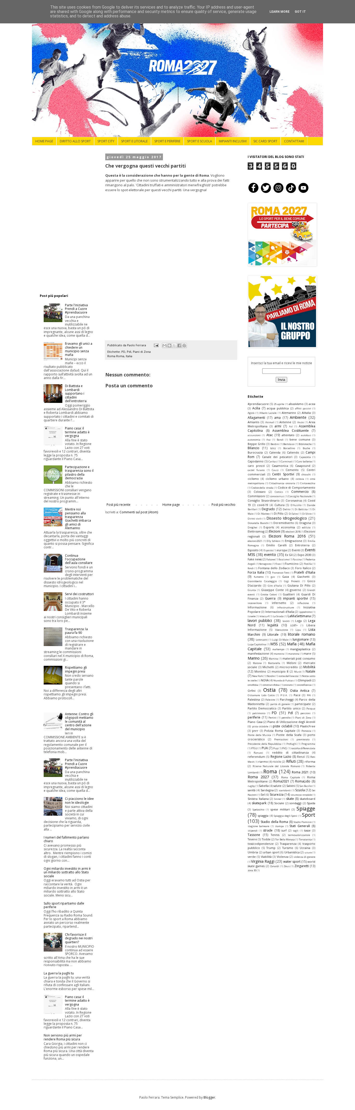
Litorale (273, 634)
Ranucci (258, 752)
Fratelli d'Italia (304, 572)
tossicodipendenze (261, 844)
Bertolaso (288, 444)
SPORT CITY (105, 141)
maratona (293, 653)
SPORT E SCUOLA (199, 141)
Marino (254, 658)
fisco (278, 564)
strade (268, 830)
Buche (306, 448)
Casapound (302, 466)
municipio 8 (280, 671)
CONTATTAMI (294, 141)
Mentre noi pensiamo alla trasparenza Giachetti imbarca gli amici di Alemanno (78, 518)
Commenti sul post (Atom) (139, 512)
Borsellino (289, 448)
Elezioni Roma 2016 (287, 536)
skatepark (259, 803)
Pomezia (306, 731)
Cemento (292, 470)
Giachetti (303, 577)
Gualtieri (289, 594)
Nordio (271, 676)
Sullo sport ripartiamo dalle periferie (64, 905)
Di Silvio (307, 513)
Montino (260, 671)
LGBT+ (294, 625)
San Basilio (306, 786)
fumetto (259, 577)
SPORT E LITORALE (134, 141)
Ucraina (305, 848)
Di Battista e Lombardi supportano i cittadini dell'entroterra (76, 393)
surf (284, 830)
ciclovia (300, 479)
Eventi (296, 550)
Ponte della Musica (259, 735)
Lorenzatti (262, 639)
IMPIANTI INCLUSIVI (233, 141)
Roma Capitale (290, 777)
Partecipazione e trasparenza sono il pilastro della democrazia (79, 472)
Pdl (129, 352)
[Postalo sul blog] (169, 345)
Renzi (301, 757)
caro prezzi (256, 466)
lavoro (286, 621)
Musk (297, 671)
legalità (272, 625)
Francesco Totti (281, 572)
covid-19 (262, 505)
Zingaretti (301, 866)
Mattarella (274, 663)
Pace (297, 695)
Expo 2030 (304, 555)
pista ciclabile (260, 726)
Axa (268, 439)
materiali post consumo (298, 658)
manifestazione (258, 653)
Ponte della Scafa (288, 735)
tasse (307, 830)
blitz (273, 448)
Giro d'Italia (275, 585)
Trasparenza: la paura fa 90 (76, 631)
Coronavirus (294, 500)
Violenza (282, 857)
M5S (274, 643)
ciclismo (253, 479)
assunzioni (254, 435)
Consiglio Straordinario (264, 500)
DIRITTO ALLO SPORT (75, 141)
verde (252, 857)
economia (288, 527)
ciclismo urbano (277, 479)
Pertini (272, 717)
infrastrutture (285, 607)
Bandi (280, 439)
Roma (270, 771)
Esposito (253, 550)
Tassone (254, 835)
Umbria (253, 852)
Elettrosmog (256, 531)
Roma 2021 (300, 772)
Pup (275, 748)
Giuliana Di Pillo (299, 585)
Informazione (257, 607)
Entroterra (302, 545)
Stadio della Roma (274, 822)
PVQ (284, 748)
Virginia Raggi (262, 861)
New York (257, 676)
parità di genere (280, 704)
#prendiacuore (258, 404)
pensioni (305, 713)
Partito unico (291, 708)
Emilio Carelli (276, 545)
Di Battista (301, 509)
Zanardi (274, 866)
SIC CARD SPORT (265, 141)
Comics (279, 492)
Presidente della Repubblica (264, 744)
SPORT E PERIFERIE (167, 141)
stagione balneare (258, 826)
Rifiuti (291, 761)
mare (307, 653)
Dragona (305, 523)
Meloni (291, 663)
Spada (311, 803)
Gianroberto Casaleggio (262, 581)
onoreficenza (304, 685)
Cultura (279, 505)
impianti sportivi (295, 598)
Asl (291, 426)
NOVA (265, 680)
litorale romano (301, 634)
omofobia (253, 685)
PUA (265, 748)
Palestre (270, 699)
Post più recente (118, 504)
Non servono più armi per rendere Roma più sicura (63, 1037)
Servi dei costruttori (79, 594)
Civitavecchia (307, 483)
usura (308, 852)
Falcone (270, 559)
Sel (263, 794)
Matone (257, 663)
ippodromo (305, 612)
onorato (288, 685)
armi (277, 426)
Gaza (285, 577)
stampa (279, 826)
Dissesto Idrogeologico (286, 518)
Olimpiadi (304, 680)
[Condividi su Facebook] (179, 345)
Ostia (269, 689)
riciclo (277, 761)
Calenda (274, 452)
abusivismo (296, 404)
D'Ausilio (296, 505)
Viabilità (266, 857)
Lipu (298, 630)
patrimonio (258, 713)
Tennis (275, 835)
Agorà (251, 413)
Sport (308, 814)
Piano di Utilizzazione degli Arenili (291, 722)
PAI (309, 695)
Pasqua (310, 708)
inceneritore (255, 603)
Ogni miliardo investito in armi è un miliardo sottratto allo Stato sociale (67, 872)
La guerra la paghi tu (59, 973)
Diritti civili (255, 518)
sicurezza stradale (301, 794)
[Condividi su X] (174, 345)
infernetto (279, 603)
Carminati (287, 461)
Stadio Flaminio (303, 822)
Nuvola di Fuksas (283, 680)
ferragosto (265, 564)
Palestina (254, 699)
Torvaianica (305, 839)
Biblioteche (305, 444)
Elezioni (274, 531)
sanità (251, 790)
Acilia (256, 408)
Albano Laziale (268, 413)
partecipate (303, 704)
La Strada (278, 616)
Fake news (255, 559)
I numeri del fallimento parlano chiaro (66, 839)
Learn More (279, 12)
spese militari (280, 809)
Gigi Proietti (292, 581)
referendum (256, 757)
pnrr (255, 731)
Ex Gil (289, 555)
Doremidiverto (283, 523)
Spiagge (306, 808)
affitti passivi (303, 408)
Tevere (252, 839)
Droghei (252, 527)
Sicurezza (277, 794)
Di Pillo (279, 513)
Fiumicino (292, 564)
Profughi (291, 744)
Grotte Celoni (269, 594)
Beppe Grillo (256, 444)
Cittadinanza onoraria (282, 483)
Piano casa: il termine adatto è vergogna (77, 432)
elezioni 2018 (293, 531)
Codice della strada (262, 487)
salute (277, 786)
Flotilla (308, 564)
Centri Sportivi (283, 474)
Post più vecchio (223, 504)
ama (277, 417)
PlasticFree (307, 726)
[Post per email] (156, 345)
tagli (295, 830)
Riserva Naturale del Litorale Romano (276, 766)
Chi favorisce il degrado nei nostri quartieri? (79, 938)
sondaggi (295, 803)
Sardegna (267, 790)
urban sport (271, 852)
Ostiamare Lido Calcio (261, 695)
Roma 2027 (258, 776)
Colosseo (260, 492)
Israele (251, 616)
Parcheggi (287, 699)
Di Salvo (293, 513)
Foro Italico (303, 568)
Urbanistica (292, 852)
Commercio (300, 491)
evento (270, 554)
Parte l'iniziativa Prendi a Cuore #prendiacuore (76, 309)
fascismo (284, 559)
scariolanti (285, 790)
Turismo (287, 848)
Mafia (292, 643)
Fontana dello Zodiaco (274, 568)
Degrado (268, 509)
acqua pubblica (278, 408)
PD (123, 352)
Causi (275, 470)
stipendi (253, 830)
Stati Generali (300, 826)
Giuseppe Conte (272, 590)
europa (282, 550)
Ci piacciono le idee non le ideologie (79, 800)
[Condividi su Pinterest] (184, 345)
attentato (288, 435)
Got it (300, 12)
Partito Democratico (262, 708)
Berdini (275, 444)
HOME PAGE (44, 141)
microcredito (288, 667)
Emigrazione (293, 541)
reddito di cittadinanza (290, 752)
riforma (310, 761)
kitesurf (264, 616)
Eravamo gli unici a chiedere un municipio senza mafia (78, 349)
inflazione (303, 603)
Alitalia (306, 413)
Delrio (286, 509)
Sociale (279, 803)
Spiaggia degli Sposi (286, 815)
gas (273, 577)
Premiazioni (281, 739)
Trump (270, 848)
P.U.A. (284, 695)
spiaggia (263, 815)
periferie (254, 717)
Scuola (300, 790)
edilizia (306, 527)
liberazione (281, 630)
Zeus (287, 866)
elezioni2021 (255, 541)
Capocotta (305, 457)
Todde (266, 839)
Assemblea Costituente (290, 430)
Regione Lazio (281, 756)
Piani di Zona (142, 352)
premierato (303, 739)
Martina (273, 658)
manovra (279, 653)
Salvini (290, 786)
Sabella (264, 786)
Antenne (285, 422)
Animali (269, 422)
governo (295, 590)
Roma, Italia (124, 356)
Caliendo (293, 452)
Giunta (252, 590)
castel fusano (256, 470)
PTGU (254, 748)
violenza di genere (304, 857)
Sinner (277, 799)
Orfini (251, 691)
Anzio (300, 422)
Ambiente (298, 417)
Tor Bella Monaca (285, 839)
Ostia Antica (299, 690)
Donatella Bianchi (258, 523)
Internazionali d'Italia (279, 612)
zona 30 (252, 870)
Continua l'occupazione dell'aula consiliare (79, 559)
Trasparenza (288, 844)
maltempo (278, 649)
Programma (308, 744)
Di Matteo (263, 513)
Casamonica (280, 466)
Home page (171, 504)
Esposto (268, 550)
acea (312, 404)
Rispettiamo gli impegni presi (76, 669)
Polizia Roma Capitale (279, 731)
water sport (291, 861)
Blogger (209, 1097)
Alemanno (289, 413)
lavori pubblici (260, 620)
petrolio (286, 717)
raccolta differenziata (303, 748)
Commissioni (256, 496)
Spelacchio (258, 809)
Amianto (253, 422)
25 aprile (279, 404)
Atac (269, 435)
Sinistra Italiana (258, 799)
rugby (251, 786)
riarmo (263, 761)
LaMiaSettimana (299, 616)
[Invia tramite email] (164, 345)
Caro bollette (304, 461)
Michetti (268, 667)
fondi (251, 568)
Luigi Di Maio (280, 639)
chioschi (306, 474)
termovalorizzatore (299, 835)
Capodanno (256, 461)
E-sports (269, 527)
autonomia (254, 439)
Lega (298, 621)
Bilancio (253, 448)
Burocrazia (255, 452)
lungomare (301, 639)
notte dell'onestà (288, 676)
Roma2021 (281, 781)
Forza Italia (256, 572)
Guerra (270, 598)
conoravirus (277, 496)
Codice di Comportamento (296, 487)
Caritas (272, 461)
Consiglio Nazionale (300, 496)
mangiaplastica (300, 649)
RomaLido (302, 781)
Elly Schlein (273, 541)
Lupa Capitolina (257, 644)
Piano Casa (255, 722)
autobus (306, 435)
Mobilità (309, 667)
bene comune (300, 439)
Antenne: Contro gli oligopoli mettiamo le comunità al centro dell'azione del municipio (79, 721)
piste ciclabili (282, 726)
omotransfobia (271, 685)
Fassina (297, 559)
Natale (310, 671)
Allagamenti (256, 417)
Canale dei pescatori (277, 457)
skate (290, 798)
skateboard (307, 799)
